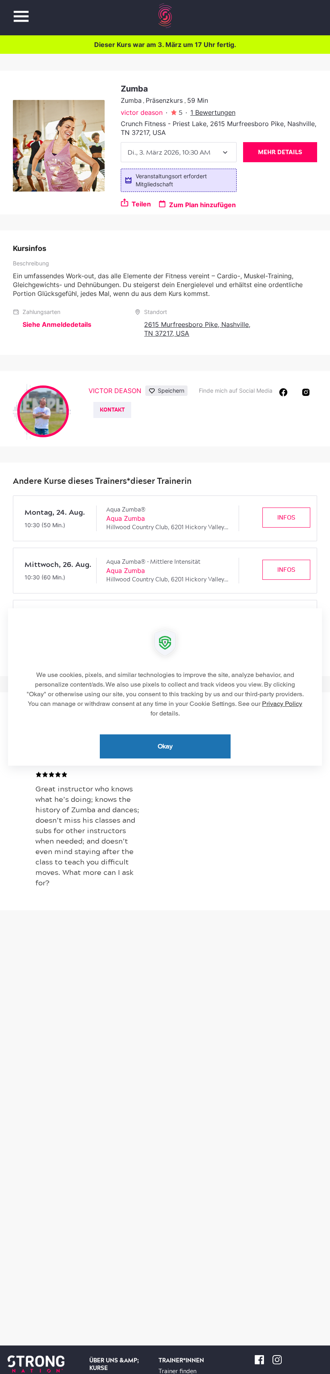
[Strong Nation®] (165, 15)
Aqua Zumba (125, 518)
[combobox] (179, 152)
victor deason (142, 112)
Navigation (21, 12)
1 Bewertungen (212, 112)
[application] (165, 687)
